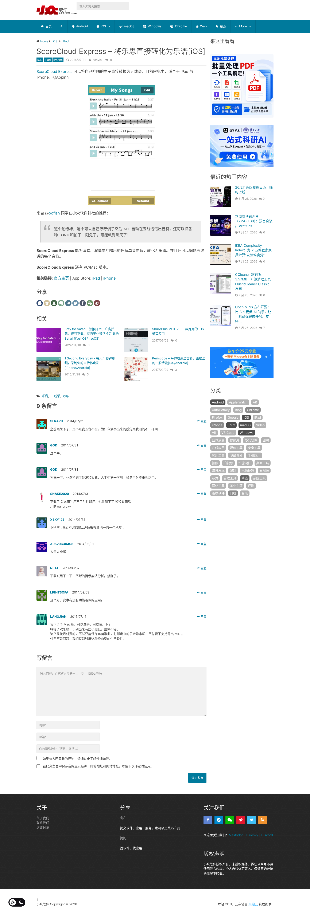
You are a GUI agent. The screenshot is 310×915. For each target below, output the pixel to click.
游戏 (233, 471)
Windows (154, 26)
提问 (123, 838)
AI (61, 26)
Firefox (217, 417)
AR (255, 402)
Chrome (180, 26)
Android (81, 26)
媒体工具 (236, 448)
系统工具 (259, 478)
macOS (129, 26)
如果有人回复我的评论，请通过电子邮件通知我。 (77, 759)
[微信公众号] (229, 820)
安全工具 (254, 448)
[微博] (240, 820)
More (242, 26)
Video (260, 425)
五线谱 (55, 396)
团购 (266, 440)
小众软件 (42, 904)
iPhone (58, 60)
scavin (97, 60)
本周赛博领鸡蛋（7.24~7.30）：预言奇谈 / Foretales (253, 221)
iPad (48, 60)
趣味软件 (218, 493)
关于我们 (42, 818)
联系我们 (42, 823)
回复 (203, 421)
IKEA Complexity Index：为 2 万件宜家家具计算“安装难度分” (253, 250)
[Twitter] (251, 820)
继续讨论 (42, 827)
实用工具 (218, 455)
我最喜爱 (236, 455)
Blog (238, 410)
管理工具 (230, 478)
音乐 (244, 493)
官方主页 (61, 278)
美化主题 (236, 486)
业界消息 (218, 440)
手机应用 (254, 455)
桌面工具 (262, 463)
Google (233, 417)
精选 (222, 26)
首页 (48, 26)
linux (231, 425)
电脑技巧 (247, 471)
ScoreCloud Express (54, 71)
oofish (54, 213)
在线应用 (218, 448)
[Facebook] (208, 820)
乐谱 (45, 396)
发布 (123, 818)
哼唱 (66, 396)
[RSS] (262, 820)
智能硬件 (244, 463)
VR (214, 433)
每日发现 (218, 471)
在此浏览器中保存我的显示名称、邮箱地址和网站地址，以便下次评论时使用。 (98, 766)
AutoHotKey (221, 410)
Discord (267, 835)
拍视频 (228, 463)
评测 (251, 486)
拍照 (215, 463)
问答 (233, 493)
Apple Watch (238, 402)
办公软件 (251, 440)
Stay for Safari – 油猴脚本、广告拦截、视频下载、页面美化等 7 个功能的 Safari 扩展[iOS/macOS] (92, 333)
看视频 (264, 471)
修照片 (234, 440)
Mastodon (236, 835)
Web (203, 26)
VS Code (228, 433)
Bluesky (252, 835)
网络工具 (218, 486)
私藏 (215, 478)
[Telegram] (218, 820)
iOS (103, 26)
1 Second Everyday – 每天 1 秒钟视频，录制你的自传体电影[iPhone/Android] (90, 363)
